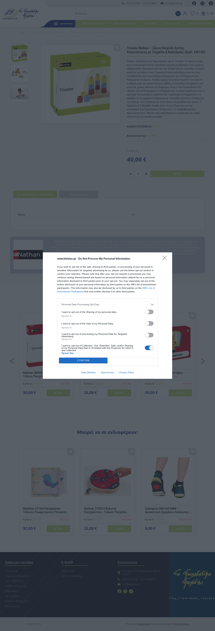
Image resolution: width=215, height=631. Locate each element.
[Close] (165, 259)
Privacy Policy (126, 372)
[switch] (149, 312)
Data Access (107, 372)
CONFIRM (83, 360)
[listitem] (107, 304)
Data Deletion (88, 372)
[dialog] (107, 315)
